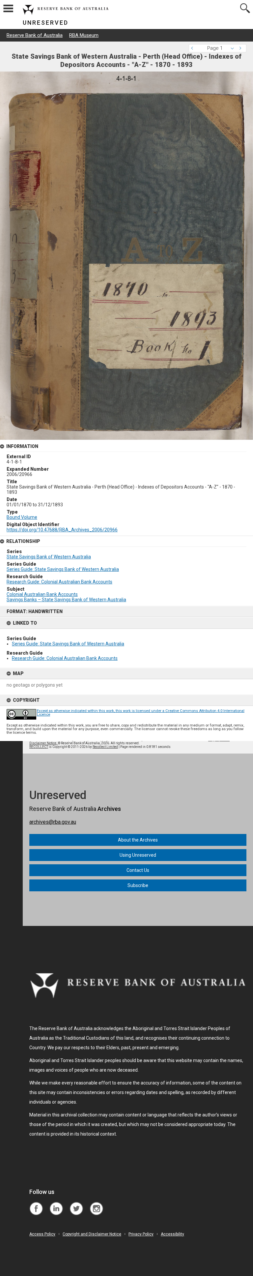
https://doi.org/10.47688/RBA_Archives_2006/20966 (62, 529)
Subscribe (137, 885)
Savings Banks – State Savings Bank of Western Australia (66, 599)
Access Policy (42, 1234)
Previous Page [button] (193, 48)
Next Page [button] (241, 48)
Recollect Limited (105, 747)
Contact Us (137, 870)
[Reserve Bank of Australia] (36, 1203)
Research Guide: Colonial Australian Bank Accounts (65, 658)
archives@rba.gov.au (52, 822)
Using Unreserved (138, 855)
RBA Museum (83, 35)
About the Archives (138, 840)
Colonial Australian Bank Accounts (42, 594)
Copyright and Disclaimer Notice (92, 1234)
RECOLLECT (38, 747)
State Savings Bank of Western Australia (49, 556)
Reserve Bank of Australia (35, 35)
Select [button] (234, 48)
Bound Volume (22, 517)
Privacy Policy (141, 1234)
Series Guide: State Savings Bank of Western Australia (68, 643)
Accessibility (172, 1234)
